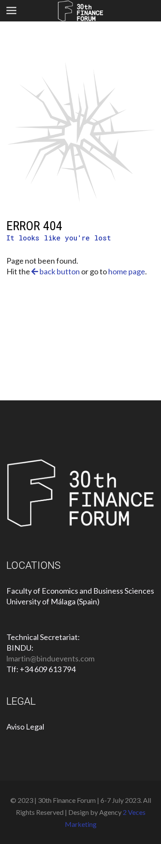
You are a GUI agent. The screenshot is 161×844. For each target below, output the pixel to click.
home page (126, 271)
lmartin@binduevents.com (50, 658)
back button (59, 271)
